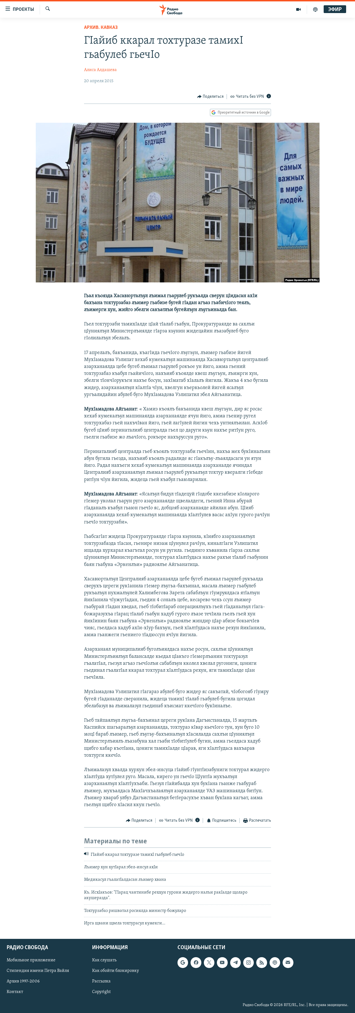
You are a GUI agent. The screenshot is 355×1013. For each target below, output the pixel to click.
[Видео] (298, 9)
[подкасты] (315, 9)
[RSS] (261, 962)
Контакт (15, 992)
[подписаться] (288, 962)
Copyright (101, 992)
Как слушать (104, 960)
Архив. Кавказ (101, 27)
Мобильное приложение (31, 960)
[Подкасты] (275, 962)
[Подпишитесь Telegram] (235, 962)
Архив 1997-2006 (23, 981)
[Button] (210, 96)
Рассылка (101, 981)
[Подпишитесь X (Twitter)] (209, 962)
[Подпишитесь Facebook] (196, 962)
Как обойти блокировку (115, 971)
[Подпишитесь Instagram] (248, 962)
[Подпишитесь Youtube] (222, 962)
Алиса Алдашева (100, 70)
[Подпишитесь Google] (183, 962)
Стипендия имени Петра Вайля (38, 971)
